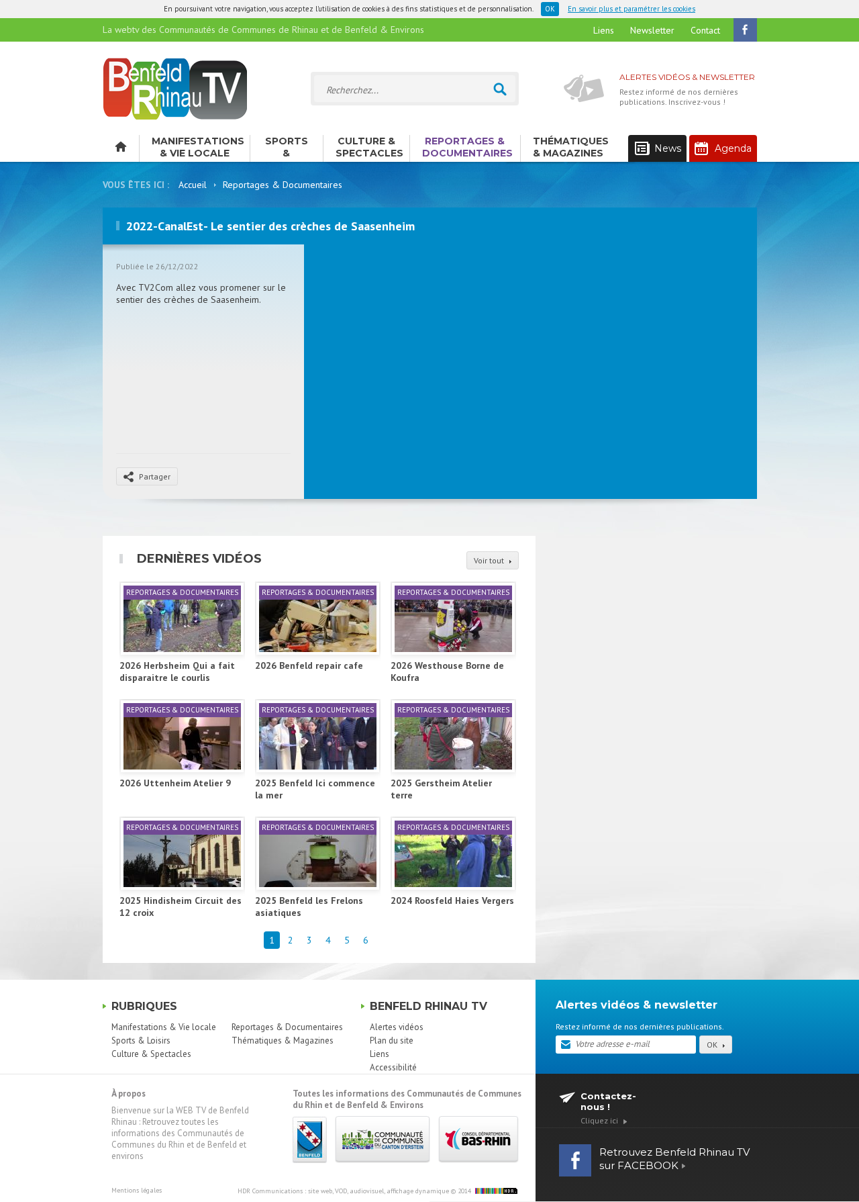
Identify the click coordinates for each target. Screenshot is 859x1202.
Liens (603, 30)
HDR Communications (343, 1191)
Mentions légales (136, 1190)
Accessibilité (393, 1067)
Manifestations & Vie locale (198, 147)
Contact (705, 30)
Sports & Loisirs (286, 148)
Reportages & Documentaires (467, 147)
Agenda (733, 148)
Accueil (193, 185)
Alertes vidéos (396, 1027)
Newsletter (652, 30)
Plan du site (391, 1040)
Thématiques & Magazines (571, 147)
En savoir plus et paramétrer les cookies (631, 8)
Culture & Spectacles (369, 147)
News (667, 148)
